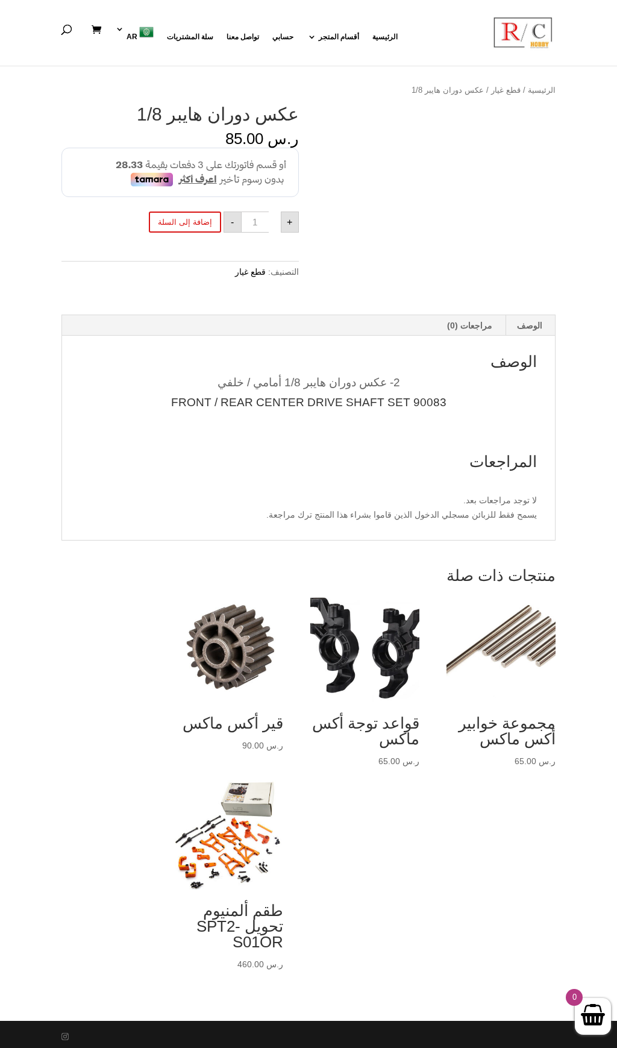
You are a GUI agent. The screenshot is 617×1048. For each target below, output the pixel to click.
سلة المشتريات (190, 37)
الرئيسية (385, 37)
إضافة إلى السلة (185, 222)
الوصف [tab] (529, 325)
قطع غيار (506, 90)
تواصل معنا (243, 37)
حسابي (282, 37)
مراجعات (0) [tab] (469, 325)
